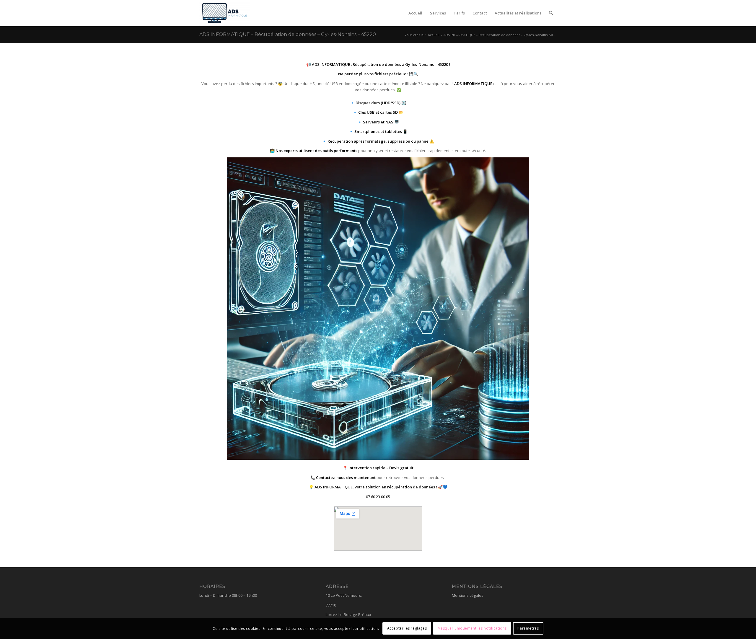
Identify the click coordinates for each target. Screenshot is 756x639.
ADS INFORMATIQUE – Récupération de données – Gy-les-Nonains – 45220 (287, 34)
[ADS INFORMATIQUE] (224, 13)
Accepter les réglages (407, 628)
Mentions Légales (467, 595)
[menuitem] (415, 13)
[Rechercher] (551, 13)
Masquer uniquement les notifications (472, 628)
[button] (378, 496)
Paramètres (528, 628)
